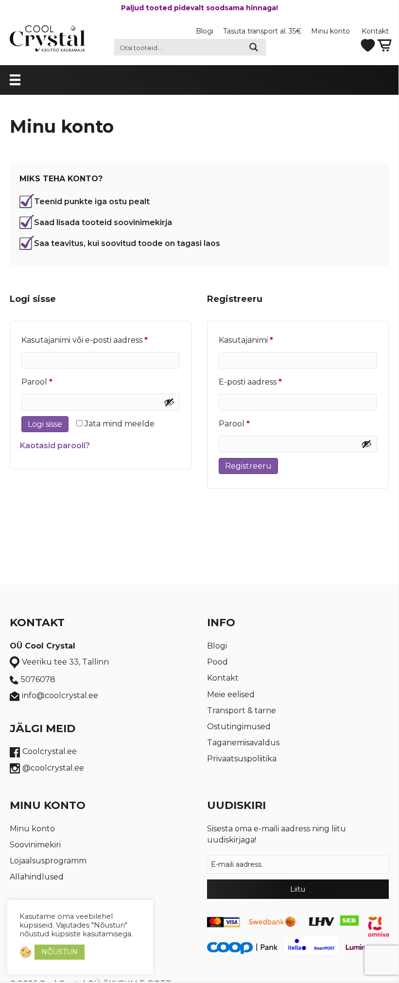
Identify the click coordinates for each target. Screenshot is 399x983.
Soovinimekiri (35, 844)
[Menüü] (25, 80)
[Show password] (169, 402)
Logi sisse (45, 424)
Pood (217, 662)
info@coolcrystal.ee (60, 695)
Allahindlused (37, 876)
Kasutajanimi (261, 340)
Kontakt (375, 31)
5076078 (38, 679)
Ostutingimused (239, 726)
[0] (384, 45)
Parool (52, 381)
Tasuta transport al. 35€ (262, 31)
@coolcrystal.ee (53, 767)
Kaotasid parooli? (55, 445)
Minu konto (331, 31)
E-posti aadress (266, 381)
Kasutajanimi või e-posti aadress (100, 340)
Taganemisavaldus (243, 742)
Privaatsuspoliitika (242, 758)
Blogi (204, 31)
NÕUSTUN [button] (59, 952)
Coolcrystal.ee (49, 751)
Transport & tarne (241, 710)
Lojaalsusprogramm (48, 860)
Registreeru (248, 466)
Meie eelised (231, 694)
